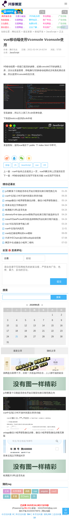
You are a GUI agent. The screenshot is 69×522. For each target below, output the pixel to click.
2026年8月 (34, 305)
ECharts (25, 496)
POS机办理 (34, 16)
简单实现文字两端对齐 (16, 205)
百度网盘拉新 (20, 20)
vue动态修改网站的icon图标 (18, 233)
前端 (7, 165)
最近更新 (27, 31)
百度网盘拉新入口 (20, 27)
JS (15, 165)
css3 (54, 491)
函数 (27, 491)
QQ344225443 (62, 27)
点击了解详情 (34, 27)
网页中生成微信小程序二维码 (19, 242)
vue (37, 165)
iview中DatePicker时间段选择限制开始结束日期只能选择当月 (34, 219)
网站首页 (16, 31)
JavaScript (51, 31)
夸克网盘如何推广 (48, 23)
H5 (44, 165)
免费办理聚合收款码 (34, 23)
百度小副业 (21, 16)
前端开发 (39, 31)
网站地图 (46, 511)
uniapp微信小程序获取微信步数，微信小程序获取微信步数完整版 (36, 200)
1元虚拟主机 (6, 23)
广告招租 (62, 16)
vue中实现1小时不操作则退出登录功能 (24, 196)
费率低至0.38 (34, 20)
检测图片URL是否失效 (16, 210)
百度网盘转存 (20, 23)
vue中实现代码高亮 (14, 228)
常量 (15, 496)
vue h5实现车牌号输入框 (17, 224)
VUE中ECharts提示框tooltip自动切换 (23, 238)
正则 (7, 491)
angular (44, 491)
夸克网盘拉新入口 (48, 16)
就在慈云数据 (6, 27)
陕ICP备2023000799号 (29, 511)
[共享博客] (12, 4)
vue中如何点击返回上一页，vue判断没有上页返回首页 (38, 171)
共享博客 (17, 491)
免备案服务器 (6, 20)
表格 (7, 496)
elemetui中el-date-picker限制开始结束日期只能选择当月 (32, 214)
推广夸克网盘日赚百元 (48, 20)
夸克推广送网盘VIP (48, 27)
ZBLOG (27, 508)
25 (16, 336)
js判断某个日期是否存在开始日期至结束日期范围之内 (31, 191)
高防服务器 (7, 16)
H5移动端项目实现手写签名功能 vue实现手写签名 (36, 175)
